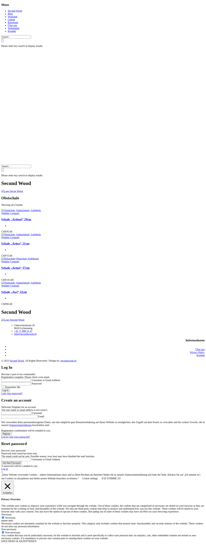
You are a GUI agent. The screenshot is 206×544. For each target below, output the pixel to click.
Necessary (10, 517)
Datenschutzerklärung (20, 425)
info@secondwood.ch (25, 334)
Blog (10, 13)
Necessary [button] (6, 514)
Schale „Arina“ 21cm (15, 243)
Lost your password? (12, 393)
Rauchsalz (13, 22)
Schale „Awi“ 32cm (14, 292)
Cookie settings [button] (90, 478)
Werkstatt (12, 16)
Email (41, 416)
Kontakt (12, 31)
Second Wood (15, 10)
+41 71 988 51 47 (23, 331)
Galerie (11, 19)
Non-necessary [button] (8, 529)
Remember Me (12, 387)
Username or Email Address (46, 380)
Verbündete (13, 28)
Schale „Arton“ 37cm (15, 268)
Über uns (12, 25)
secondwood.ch (68, 360)
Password (37, 383)
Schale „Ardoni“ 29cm (16, 219)
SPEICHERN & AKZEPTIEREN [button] (19, 541)
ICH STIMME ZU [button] (111, 478)
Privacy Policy (197, 352)
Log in (4, 436)
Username (37, 413)
